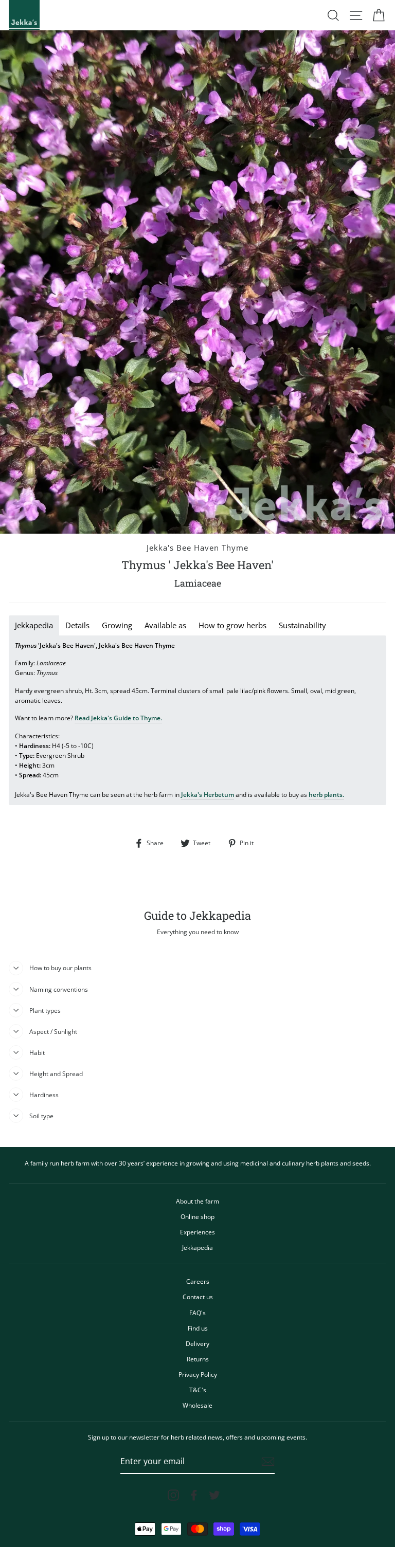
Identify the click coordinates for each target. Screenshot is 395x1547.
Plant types (45, 1010)
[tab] (34, 625)
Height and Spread (56, 1073)
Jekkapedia (197, 1247)
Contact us (198, 1297)
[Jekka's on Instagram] (173, 1495)
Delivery (197, 1343)
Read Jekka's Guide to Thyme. (118, 718)
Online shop (197, 1216)
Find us (198, 1328)
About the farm (197, 1201)
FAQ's (197, 1312)
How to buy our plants (60, 967)
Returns (198, 1359)
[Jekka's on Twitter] (214, 1495)
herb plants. (326, 794)
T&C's (197, 1390)
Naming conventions (58, 989)
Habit (37, 1052)
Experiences (197, 1232)
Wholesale (197, 1405)
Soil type (41, 1116)
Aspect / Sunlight (53, 1031)
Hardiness (44, 1094)
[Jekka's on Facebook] (194, 1495)
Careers (197, 1281)
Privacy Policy (197, 1374)
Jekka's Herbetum (207, 794)
